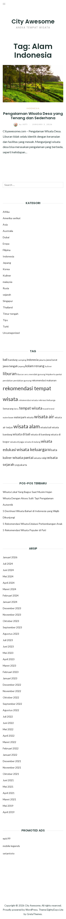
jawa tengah (10, 366)
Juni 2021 (8, 780)
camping (22, 360)
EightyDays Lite (55, 909)
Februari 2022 (11, 748)
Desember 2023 (12, 608)
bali (5, 359)
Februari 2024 (11, 595)
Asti (23, 124)
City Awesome (33, 21)
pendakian (8, 380)
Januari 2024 (10, 601)
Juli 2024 (8, 563)
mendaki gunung (37, 374)
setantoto (8, 853)
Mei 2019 (8, 805)
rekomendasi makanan (44, 380)
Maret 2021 (9, 799)
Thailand (8, 307)
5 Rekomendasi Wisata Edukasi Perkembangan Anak (32, 523)
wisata (30, 417)
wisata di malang (32, 442)
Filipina (6, 250)
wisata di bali (21, 434)
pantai (59, 374)
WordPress (31, 909)
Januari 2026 (10, 557)
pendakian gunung (22, 380)
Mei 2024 (8, 576)
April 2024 (8, 582)
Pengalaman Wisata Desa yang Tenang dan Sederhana (33, 115)
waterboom (8, 417)
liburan (9, 373)
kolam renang (34, 366)
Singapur (8, 301)
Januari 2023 (10, 678)
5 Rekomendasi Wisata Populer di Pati (24, 530)
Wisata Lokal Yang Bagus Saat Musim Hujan (27, 491)
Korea (6, 269)
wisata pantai (22, 457)
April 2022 (8, 735)
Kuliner (7, 275)
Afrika (6, 211)
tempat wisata (30, 408)
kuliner (48, 366)
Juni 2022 (8, 722)
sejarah (7, 294)
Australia (8, 230)
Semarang (8, 408)
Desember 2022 (12, 684)
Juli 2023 (8, 640)
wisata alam (26, 426)
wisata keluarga (31, 449)
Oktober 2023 (11, 620)
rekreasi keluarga (46, 400)
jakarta (42, 360)
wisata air (44, 416)
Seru (16, 409)
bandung (12, 359)
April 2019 (8, 812)
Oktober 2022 (11, 697)
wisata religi (40, 457)
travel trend (48, 408)
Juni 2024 (8, 570)
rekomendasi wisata (28, 400)
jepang (21, 366)
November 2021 (12, 767)
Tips (5, 320)
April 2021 (8, 793)
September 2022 (12, 703)
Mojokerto (50, 374)
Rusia (6, 288)
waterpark (20, 417)
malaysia (7, 281)
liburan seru (23, 374)
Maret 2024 (9, 589)
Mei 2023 (8, 652)
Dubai (6, 237)
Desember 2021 (12, 761)
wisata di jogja (17, 441)
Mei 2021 (8, 786)
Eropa (6, 243)
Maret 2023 (9, 665)
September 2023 (12, 627)
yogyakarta (21, 464)
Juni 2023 (8, 646)
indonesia (32, 359)
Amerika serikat (12, 218)
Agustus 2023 (11, 633)
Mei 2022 (8, 729)
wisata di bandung (40, 434)
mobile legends (11, 845)
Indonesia (33, 108)
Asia (5, 224)
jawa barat (51, 359)
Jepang (7, 262)
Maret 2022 (9, 742)
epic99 (6, 838)
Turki (6, 326)
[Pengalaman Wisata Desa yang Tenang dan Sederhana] (33, 83)
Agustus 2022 (11, 710)
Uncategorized (11, 332)
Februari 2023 (11, 671)
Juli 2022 (8, 716)
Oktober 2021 (11, 773)
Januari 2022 (10, 754)
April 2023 (8, 659)
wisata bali (45, 427)
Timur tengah (10, 313)
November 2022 (12, 691)
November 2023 (12, 614)
